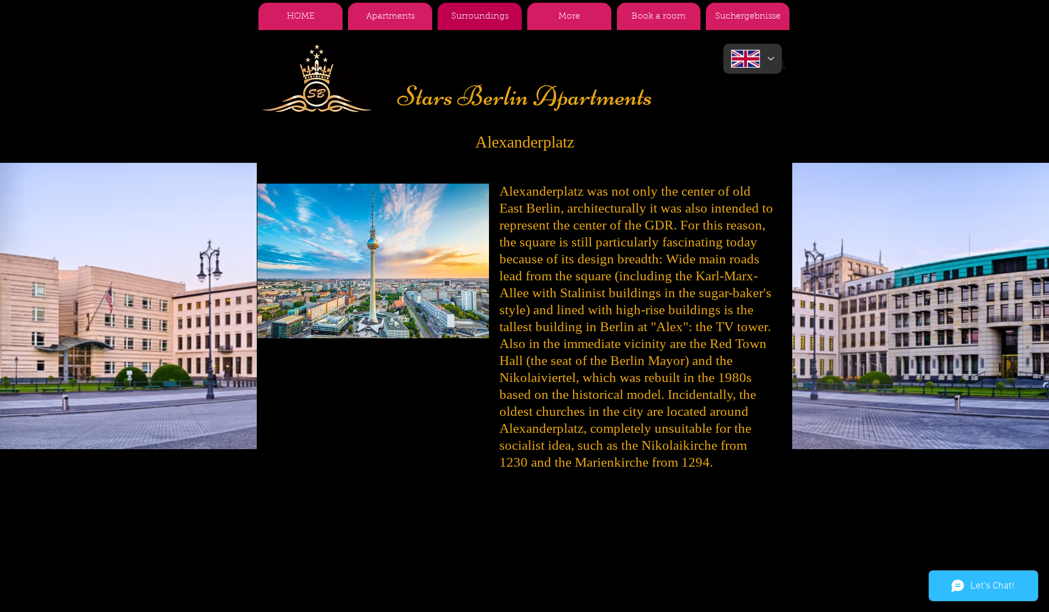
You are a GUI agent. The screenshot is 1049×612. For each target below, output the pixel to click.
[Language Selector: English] (752, 59)
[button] (569, 16)
